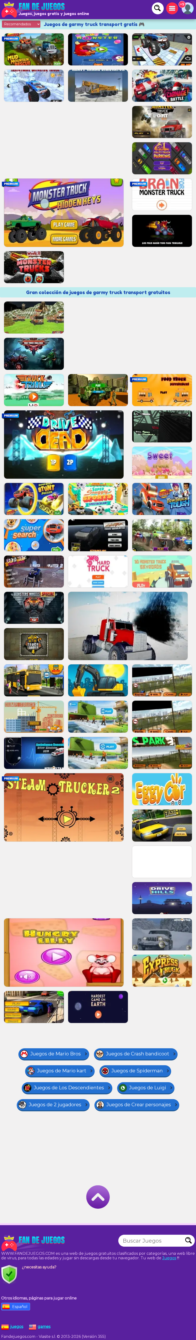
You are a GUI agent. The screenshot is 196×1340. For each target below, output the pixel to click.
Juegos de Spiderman (137, 1071)
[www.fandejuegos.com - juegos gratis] (33, 1243)
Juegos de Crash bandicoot (137, 1054)
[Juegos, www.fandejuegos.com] (33, 9)
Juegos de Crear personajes (138, 1104)
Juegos (169, 1258)
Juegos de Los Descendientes (69, 1088)
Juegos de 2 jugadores (55, 1104)
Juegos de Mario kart (61, 1071)
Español (19, 1306)
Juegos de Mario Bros (55, 1054)
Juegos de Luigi (147, 1088)
